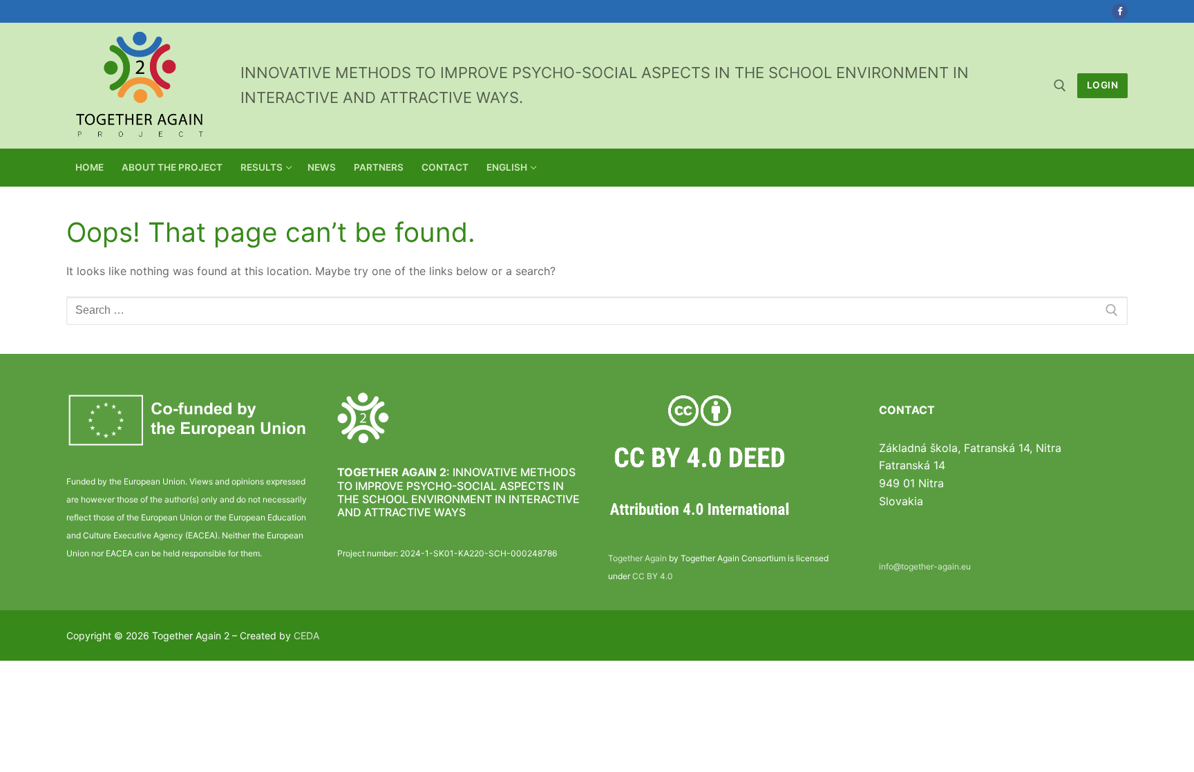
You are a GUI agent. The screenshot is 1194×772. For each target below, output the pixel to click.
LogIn (1103, 85)
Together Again (637, 558)
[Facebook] (1120, 11)
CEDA (306, 635)
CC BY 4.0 (652, 576)
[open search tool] (1060, 85)
